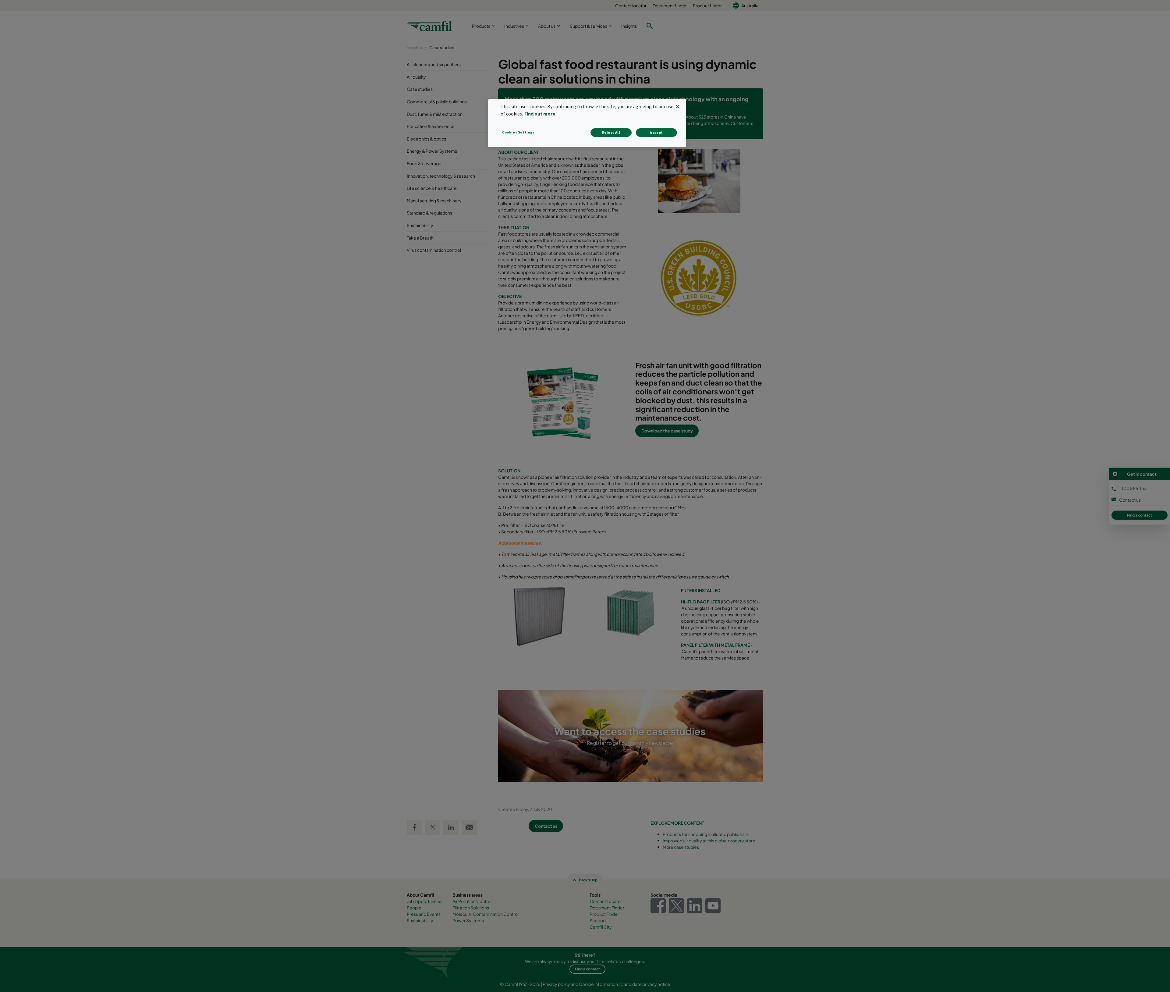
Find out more (539, 114)
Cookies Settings (518, 132)
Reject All (611, 132)
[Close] (677, 106)
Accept (656, 132)
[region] (587, 123)
